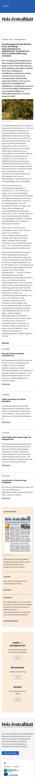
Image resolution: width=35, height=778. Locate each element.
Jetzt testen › (7, 590)
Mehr (17, 658)
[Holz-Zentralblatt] (17, 19)
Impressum (16, 766)
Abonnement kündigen (10, 753)
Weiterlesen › (6, 384)
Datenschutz (7, 766)
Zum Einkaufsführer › (10, 621)
